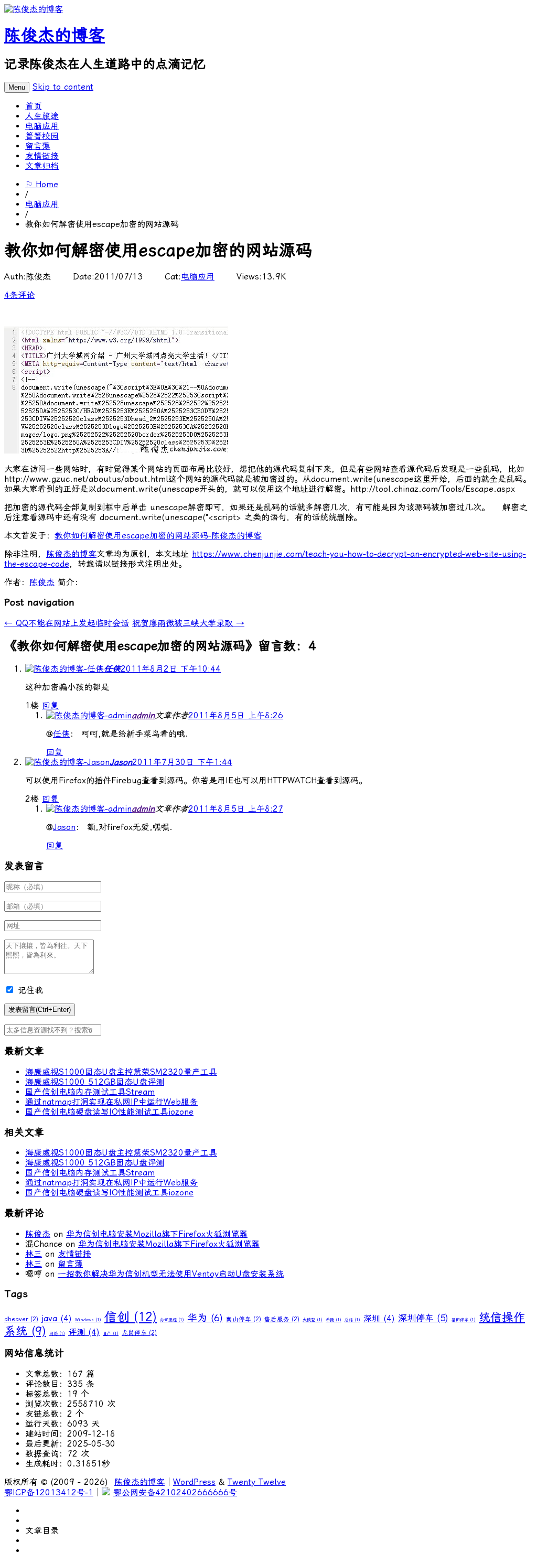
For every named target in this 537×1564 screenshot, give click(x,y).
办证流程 (172, 1320)
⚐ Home (41, 184)
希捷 (333, 1320)
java (56, 1318)
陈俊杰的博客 (54, 35)
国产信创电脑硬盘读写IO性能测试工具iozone (109, 1112)
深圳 (379, 1318)
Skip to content (63, 87)
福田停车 (464, 1320)
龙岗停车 (139, 1332)
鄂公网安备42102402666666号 (175, 1492)
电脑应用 (42, 126)
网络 (57, 1333)
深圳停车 (423, 1318)
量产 (111, 1333)
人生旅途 (42, 116)
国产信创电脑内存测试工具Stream (90, 1092)
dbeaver (21, 1319)
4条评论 (19, 295)
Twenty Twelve (257, 1482)
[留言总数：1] (67, 762)
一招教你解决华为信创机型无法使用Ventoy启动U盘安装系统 (171, 1274)
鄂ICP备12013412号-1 (48, 1492)
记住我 (30, 990)
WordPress (194, 1482)
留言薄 (37, 146)
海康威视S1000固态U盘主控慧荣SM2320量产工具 (121, 1072)
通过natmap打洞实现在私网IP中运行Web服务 (111, 1102)
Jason (121, 762)
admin (143, 715)
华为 (205, 1318)
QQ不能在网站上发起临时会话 (66, 623)
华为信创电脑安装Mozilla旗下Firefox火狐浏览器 (157, 1234)
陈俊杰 (42, 582)
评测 (84, 1332)
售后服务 (281, 1319)
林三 (33, 1254)
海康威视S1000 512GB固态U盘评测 (94, 1082)
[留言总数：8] (64, 669)
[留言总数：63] (89, 715)
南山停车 (243, 1319)
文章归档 (42, 166)
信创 (130, 1317)
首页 (33, 106)
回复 (50, 705)
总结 (352, 1320)
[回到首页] (33, 9)
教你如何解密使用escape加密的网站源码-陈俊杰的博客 (158, 536)
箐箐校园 (42, 136)
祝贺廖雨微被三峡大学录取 (188, 623)
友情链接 (42, 156)
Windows (88, 1320)
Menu (16, 87)
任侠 (112, 669)
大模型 (313, 1320)
